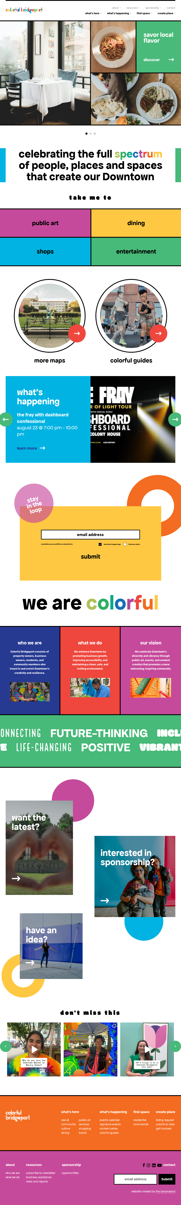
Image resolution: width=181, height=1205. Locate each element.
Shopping (85, 1128)
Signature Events (110, 1124)
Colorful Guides (109, 1133)
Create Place (165, 13)
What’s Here (92, 13)
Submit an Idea (165, 1124)
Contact (171, 7)
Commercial (140, 1124)
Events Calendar (110, 1120)
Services (84, 1124)
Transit (83, 1133)
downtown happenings (110, 544)
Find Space (143, 13)
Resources (132, 7)
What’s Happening (118, 13)
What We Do (13, 1177)
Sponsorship (152, 7)
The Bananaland (165, 1191)
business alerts (132, 544)
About (115, 7)
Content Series (109, 1128)
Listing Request (165, 1120)
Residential (139, 1120)
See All (65, 1120)
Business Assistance (38, 1177)
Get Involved (163, 1128)
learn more (27, 448)
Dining (65, 1133)
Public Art (84, 1120)
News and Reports (37, 1181)
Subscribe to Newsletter (40, 1173)
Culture (65, 1128)
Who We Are (13, 1173)
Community (68, 1124)
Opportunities (70, 1173)
